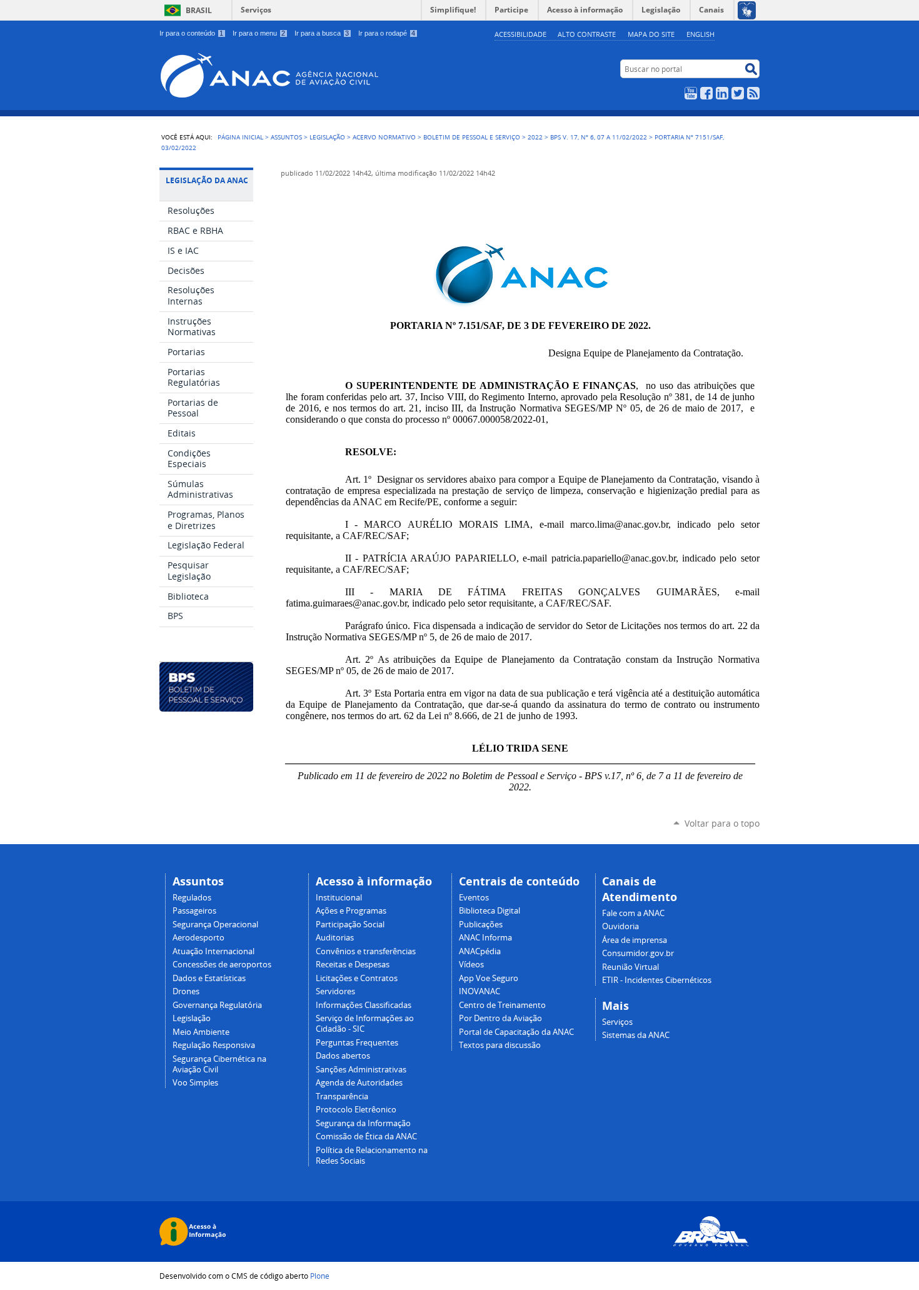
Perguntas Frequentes (357, 1042)
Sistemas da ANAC (636, 1035)
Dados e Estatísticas (209, 978)
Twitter (737, 93)
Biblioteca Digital (489, 910)
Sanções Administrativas (361, 1069)
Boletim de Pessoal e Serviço (471, 137)
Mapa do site (651, 34)
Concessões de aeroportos (222, 964)
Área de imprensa (634, 940)
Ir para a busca (321, 33)
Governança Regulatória (217, 1005)
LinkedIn (722, 93)
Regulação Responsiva (214, 1045)
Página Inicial (240, 137)
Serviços (256, 9)
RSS (753, 93)
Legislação (327, 137)
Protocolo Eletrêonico (356, 1109)
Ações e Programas (351, 910)
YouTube (691, 93)
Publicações (481, 924)
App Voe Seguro (488, 978)
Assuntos (286, 137)
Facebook (706, 93)
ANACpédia (480, 951)
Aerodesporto (198, 937)
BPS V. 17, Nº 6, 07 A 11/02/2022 (598, 137)
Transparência (342, 1096)
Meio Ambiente (201, 1032)
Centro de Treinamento (502, 1005)
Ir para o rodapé (386, 33)
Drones (186, 991)
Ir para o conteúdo (191, 33)
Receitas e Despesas (352, 964)
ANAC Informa (485, 937)
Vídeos (471, 964)
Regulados (192, 897)
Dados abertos (343, 1056)
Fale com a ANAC (633, 913)
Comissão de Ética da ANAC (366, 1136)
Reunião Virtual (630, 967)
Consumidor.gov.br (638, 953)
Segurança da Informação (363, 1123)
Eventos (474, 897)
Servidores (335, 991)
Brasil (199, 10)
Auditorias (335, 937)
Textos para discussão (500, 1045)
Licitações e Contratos (357, 978)
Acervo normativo (384, 137)
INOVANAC (479, 991)
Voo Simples (195, 1082)
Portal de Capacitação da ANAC (516, 1032)
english (700, 34)
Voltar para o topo (722, 823)
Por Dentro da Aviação (500, 1018)
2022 (535, 137)
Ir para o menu (259, 33)
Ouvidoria (620, 926)
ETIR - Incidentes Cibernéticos (656, 980)
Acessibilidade (520, 34)
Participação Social (350, 924)
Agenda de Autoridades (359, 1082)
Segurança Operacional (215, 924)
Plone (319, 1276)
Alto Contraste (587, 34)
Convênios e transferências (366, 951)
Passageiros (194, 910)
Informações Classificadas (363, 1005)
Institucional (339, 897)
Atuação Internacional (213, 951)
